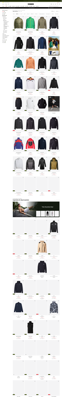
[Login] (53, 4)
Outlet (4, 2)
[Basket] (59, 4)
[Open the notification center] (55, 4)
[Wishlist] (57, 4)
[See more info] (50, 36)
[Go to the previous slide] (55, 200)
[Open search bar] (49, 6)
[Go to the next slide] (59, 200)
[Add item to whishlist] (23, 16)
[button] (53, 11)
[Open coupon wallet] (51, 4)
